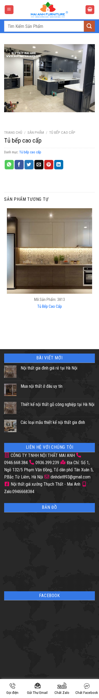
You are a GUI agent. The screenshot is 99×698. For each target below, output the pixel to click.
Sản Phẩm (36, 132)
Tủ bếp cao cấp (62, 132)
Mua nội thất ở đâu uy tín (41, 386)
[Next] (24, 117)
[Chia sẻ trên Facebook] (19, 164)
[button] (9, 9)
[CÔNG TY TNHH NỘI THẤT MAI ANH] (49, 9)
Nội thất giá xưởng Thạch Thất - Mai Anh (45, 484)
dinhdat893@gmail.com (70, 477)
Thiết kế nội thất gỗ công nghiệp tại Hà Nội (57, 404)
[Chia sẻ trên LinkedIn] (58, 164)
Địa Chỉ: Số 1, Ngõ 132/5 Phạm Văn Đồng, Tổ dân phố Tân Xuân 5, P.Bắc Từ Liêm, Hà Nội (49, 470)
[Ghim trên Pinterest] (48, 164)
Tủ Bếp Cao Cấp (49, 306)
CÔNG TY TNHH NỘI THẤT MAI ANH (42, 455)
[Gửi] (89, 26)
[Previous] (9, 117)
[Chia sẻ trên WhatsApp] (9, 164)
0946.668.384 (16, 462)
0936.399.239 (47, 462)
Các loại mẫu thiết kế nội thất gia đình (53, 422)
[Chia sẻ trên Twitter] (29, 164)
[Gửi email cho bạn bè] (38, 164)
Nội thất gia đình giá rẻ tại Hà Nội (49, 368)
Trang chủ (13, 132)
